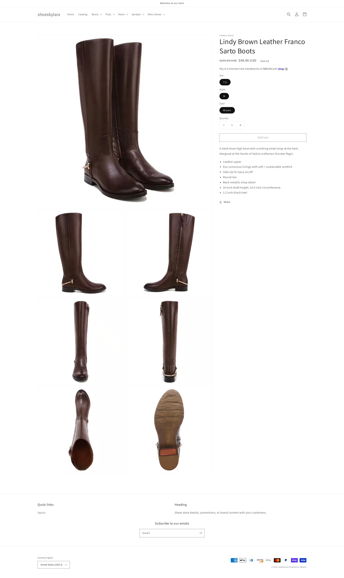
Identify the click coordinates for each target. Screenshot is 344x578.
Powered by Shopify (297, 567)
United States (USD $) (51, 564)
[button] (96, 14)
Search (42, 512)
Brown (227, 110)
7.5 (225, 82)
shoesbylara (283, 567)
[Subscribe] (200, 533)
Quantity (223, 118)
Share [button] (227, 202)
